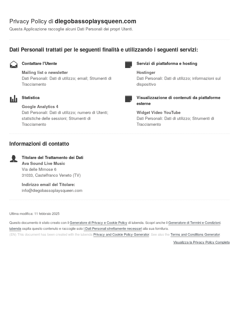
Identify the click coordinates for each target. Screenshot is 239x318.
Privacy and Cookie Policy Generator (121, 234)
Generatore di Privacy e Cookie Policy (98, 222)
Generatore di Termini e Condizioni (194, 222)
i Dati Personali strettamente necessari (113, 228)
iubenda (15, 228)
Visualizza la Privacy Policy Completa (201, 242)
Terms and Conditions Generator (195, 234)
